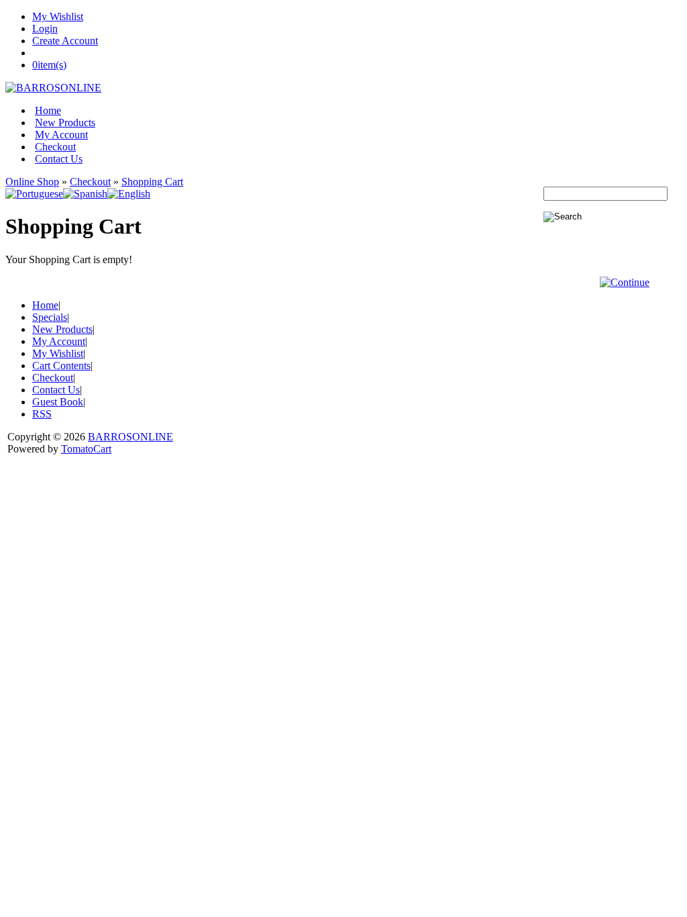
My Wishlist (57, 16)
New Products (65, 122)
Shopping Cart (152, 181)
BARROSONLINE (130, 436)
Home (48, 110)
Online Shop (32, 181)
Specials (49, 317)
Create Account (65, 40)
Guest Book (57, 401)
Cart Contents (61, 365)
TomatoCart (86, 448)
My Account (61, 134)
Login (45, 28)
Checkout (55, 146)
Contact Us (59, 158)
